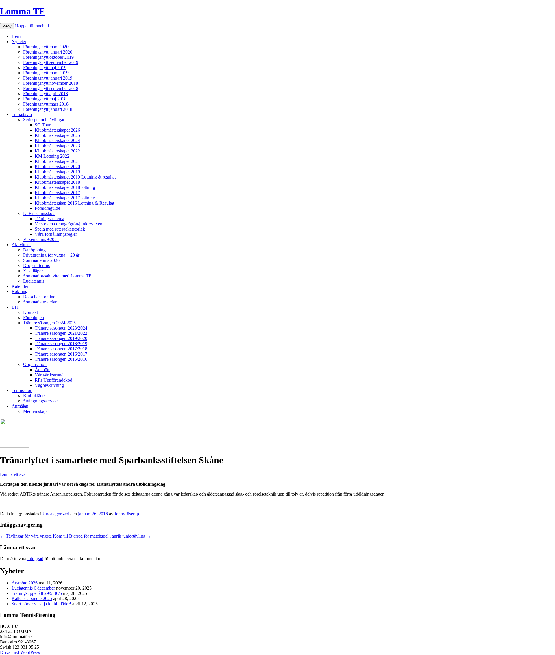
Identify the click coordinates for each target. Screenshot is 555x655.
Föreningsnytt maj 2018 (44, 98)
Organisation (35, 364)
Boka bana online (39, 296)
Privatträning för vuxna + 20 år (51, 255)
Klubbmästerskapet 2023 (57, 145)
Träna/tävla (22, 114)
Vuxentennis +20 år (41, 239)
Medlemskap (35, 411)
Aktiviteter (21, 244)
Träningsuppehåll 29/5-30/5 (37, 593)
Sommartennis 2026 (41, 260)
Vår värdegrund (49, 374)
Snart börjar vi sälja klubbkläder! (41, 603)
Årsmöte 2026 (25, 582)
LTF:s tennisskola (39, 213)
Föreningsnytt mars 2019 (46, 72)
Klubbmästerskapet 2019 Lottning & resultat (75, 176)
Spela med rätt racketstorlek (60, 229)
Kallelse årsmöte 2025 (32, 598)
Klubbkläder (34, 395)
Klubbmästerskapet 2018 (57, 182)
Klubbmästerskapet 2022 (57, 150)
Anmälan (20, 406)
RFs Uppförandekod (53, 380)
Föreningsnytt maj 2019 (44, 67)
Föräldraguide (47, 208)
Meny (7, 26)
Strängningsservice (40, 400)
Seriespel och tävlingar (43, 119)
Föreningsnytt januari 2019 (47, 78)
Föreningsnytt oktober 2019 (48, 57)
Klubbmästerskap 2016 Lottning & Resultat (74, 202)
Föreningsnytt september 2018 (50, 88)
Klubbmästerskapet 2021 (57, 161)
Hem (16, 36)
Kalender (20, 286)
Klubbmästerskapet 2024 (57, 140)
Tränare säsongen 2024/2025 (49, 322)
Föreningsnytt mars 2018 (46, 104)
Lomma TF (22, 11)
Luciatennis (33, 281)
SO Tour (43, 124)
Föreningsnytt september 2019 (50, 62)
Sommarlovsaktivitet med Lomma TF (57, 275)
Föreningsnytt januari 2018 (47, 109)
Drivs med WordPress (20, 652)
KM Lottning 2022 (52, 156)
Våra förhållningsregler (56, 234)
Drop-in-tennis (36, 265)
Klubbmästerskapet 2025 (57, 135)
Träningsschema (49, 218)
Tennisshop (22, 390)
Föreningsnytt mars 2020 (46, 46)
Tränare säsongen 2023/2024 (61, 327)
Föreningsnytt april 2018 (45, 93)
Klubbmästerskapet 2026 (57, 130)
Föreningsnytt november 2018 (50, 83)
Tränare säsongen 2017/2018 (61, 348)
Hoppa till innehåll (32, 25)
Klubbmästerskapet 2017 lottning (65, 197)
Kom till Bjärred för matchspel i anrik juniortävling (102, 535)
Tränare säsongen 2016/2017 (61, 354)
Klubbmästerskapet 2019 (57, 171)
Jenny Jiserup (126, 513)
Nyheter (19, 41)
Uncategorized (55, 513)
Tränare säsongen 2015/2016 (61, 359)
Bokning (19, 291)
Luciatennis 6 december (33, 588)
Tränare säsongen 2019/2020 (61, 338)
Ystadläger (33, 270)
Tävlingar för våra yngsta (26, 535)
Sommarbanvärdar (40, 301)
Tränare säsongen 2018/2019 (61, 343)
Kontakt (30, 312)
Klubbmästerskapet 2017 (57, 192)
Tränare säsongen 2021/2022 (61, 333)
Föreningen (33, 317)
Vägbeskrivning (49, 385)
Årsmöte (42, 369)
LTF (16, 307)
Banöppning (34, 249)
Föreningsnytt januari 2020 (47, 51)
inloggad (35, 558)
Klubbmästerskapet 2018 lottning (65, 187)
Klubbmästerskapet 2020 (57, 166)
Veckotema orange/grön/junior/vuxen (68, 223)
